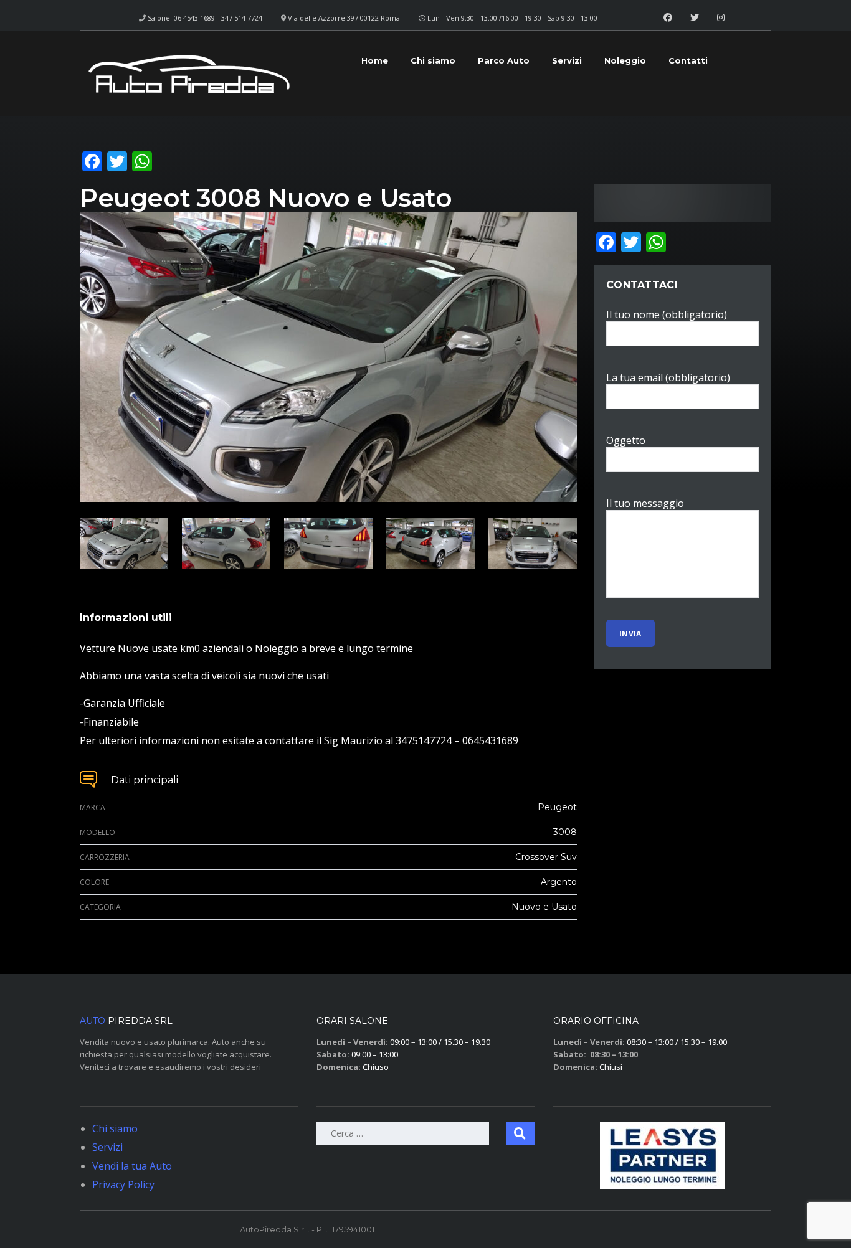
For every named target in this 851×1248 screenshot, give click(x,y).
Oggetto (625, 440)
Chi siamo (433, 60)
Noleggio (625, 60)
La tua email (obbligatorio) (668, 377)
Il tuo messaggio (645, 503)
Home (374, 60)
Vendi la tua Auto (132, 1166)
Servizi (567, 60)
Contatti (688, 60)
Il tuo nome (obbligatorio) (666, 314)
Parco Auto (504, 60)
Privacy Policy (123, 1184)
